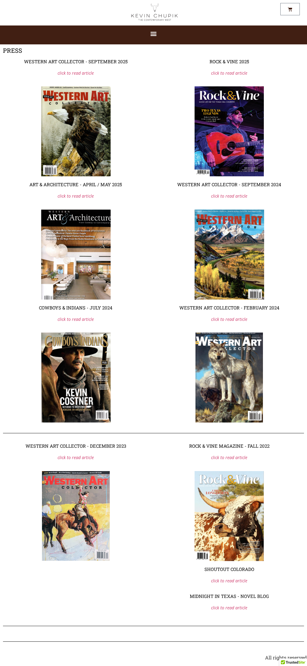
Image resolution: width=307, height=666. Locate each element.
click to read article (76, 73)
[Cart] (290, 9)
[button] (154, 33)
